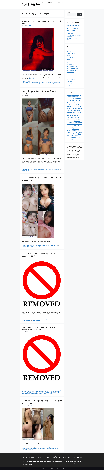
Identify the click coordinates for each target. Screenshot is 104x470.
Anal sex (69, 49)
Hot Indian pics (72, 117)
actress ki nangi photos (70, 95)
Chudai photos (75, 106)
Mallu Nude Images (71, 79)
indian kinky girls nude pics (46, 83)
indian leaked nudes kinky (32, 448)
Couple (68, 59)
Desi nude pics (70, 112)
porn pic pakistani (54, 83)
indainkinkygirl (25, 245)
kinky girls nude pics (54, 448)
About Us (40, 468)
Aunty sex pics (77, 96)
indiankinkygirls (38, 392)
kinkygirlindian (51, 392)
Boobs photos (71, 104)
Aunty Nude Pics (70, 51)
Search (68, 12)
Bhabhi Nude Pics (71, 53)
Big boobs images (31, 317)
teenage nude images (25, 170)
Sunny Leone (70, 85)
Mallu (68, 77)
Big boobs (69, 55)
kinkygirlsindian (30, 393)
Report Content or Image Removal (48, 5)
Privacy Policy (45, 468)
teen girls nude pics (27, 320)
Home (43, 2)
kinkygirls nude (56, 392)
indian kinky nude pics (38, 391)
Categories (64, 2)
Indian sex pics (78, 130)
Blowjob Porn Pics (71, 57)
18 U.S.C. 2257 (51, 468)
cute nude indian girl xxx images (34, 388)
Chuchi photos (25, 388)
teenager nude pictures (36, 320)
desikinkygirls (56, 388)
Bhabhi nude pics (72, 98)
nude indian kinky (42, 393)
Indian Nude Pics (71, 73)
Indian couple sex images (72, 68)
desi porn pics (76, 112)
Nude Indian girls (49, 2)
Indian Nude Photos (47, 169)
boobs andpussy (32, 168)
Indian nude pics (70, 125)
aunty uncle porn (26, 168)
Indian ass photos (46, 168)
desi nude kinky (43, 388)
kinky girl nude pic (44, 392)
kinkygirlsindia (37, 246)
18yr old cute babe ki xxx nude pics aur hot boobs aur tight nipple (41, 328)
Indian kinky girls (70, 72)
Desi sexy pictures (42, 82)
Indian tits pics (40, 448)
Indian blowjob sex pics (72, 66)
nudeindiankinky (49, 393)
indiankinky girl (55, 245)
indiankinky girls (32, 392)
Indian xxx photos (46, 448)
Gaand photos (37, 317)
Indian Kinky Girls (39, 245)
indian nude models (70, 124)
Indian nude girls (41, 169)
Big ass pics (25, 447)
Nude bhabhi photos (72, 134)
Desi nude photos (50, 388)
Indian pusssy (76, 129)
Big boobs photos (73, 102)
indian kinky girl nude (32, 245)
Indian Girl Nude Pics (26, 81)
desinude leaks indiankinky (26, 390)
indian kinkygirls (24, 448)
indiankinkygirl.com (25, 246)
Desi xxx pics (77, 113)
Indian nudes (76, 125)
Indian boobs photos (28, 83)
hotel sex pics (54, 82)
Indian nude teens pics (72, 127)
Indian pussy (57, 2)
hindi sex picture (76, 115)
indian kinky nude (58, 447)
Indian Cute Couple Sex (44, 390)
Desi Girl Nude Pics (26, 244)
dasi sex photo (25, 82)
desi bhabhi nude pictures (33, 82)
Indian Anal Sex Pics (71, 64)
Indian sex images (71, 130)
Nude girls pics (30, 449)
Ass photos (25, 317)
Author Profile (63, 468)
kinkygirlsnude (24, 449)
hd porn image (48, 82)
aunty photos (73, 96)
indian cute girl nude (52, 390)
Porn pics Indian (73, 137)
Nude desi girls (70, 81)
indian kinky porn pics (46, 391)
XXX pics (73, 139)
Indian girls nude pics (36, 83)
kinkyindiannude (36, 393)
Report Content (57, 468)
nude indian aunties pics (56, 169)
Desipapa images (26, 166)
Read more (31, 78)
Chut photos (75, 108)
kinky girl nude (31, 246)
